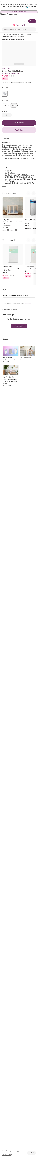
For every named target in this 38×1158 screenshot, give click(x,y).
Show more (4, 161)
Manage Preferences (19, 11)
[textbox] (19, 299)
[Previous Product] (28, 193)
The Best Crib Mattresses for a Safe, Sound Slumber (10, 360)
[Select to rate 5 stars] (20, 322)
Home (3, 34)
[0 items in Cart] (35, 25)
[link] (4, 94)
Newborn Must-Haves (13, 34)
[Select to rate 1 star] (17, 322)
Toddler (29, 34)
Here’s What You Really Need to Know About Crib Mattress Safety (10, 380)
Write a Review (19, 326)
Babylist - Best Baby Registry (19, 25)
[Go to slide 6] (21, 64)
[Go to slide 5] (20, 64)
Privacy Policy (25, 8)
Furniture (13, 36)
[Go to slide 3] (17, 64)
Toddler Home (5, 36)
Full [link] (5, 105)
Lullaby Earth (6, 68)
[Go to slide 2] (16, 64)
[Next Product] (34, 193)
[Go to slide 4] (19, 64)
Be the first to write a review (10, 73)
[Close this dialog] (0, 1)
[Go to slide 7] (23, 64)
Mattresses (21, 36)
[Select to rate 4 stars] (19, 322)
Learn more (28, 303)
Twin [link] (13, 105)
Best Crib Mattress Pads (26, 359)
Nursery (23, 34)
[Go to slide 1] (15, 64)
